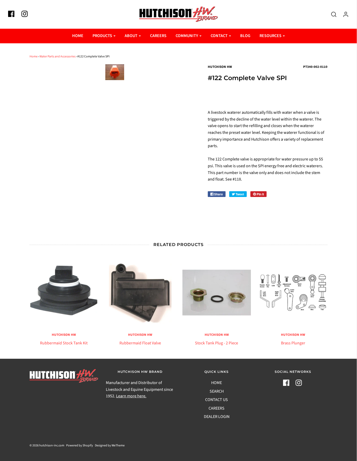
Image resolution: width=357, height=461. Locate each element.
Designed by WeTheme (110, 445)
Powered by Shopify (79, 445)
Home (34, 56)
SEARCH (217, 391)
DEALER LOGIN (216, 417)
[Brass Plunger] (293, 292)
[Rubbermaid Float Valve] (140, 292)
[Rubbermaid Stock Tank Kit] (64, 292)
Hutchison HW (64, 334)
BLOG (245, 36)
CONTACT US (216, 400)
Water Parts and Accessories (57, 56)
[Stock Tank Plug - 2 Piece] (216, 292)
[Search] (331, 14)
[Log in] (343, 14)
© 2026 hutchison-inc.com (47, 445)
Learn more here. (131, 396)
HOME (77, 36)
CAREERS (158, 36)
